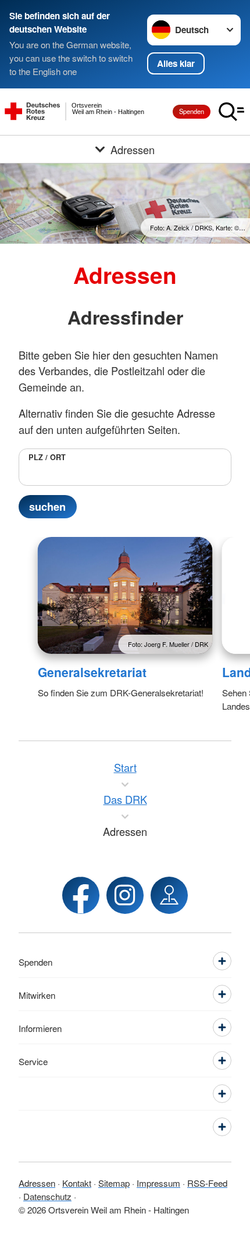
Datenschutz (47, 1196)
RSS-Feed (207, 1182)
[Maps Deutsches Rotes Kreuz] (169, 895)
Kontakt (76, 1182)
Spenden (191, 111)
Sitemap (114, 1182)
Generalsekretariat (92, 672)
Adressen (37, 1182)
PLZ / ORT (47, 457)
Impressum (158, 1182)
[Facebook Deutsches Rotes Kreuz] (80, 895)
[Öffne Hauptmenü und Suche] (231, 112)
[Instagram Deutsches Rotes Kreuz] (125, 895)
